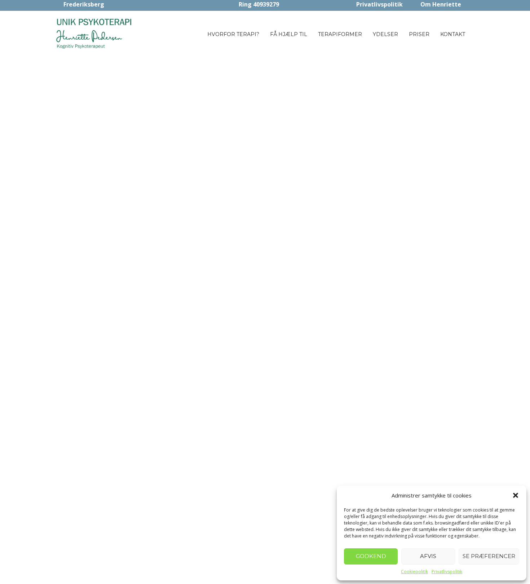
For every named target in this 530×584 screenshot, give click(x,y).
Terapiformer (340, 34)
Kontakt (452, 34)
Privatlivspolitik (447, 571)
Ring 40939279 (259, 4)
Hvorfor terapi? (233, 34)
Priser (419, 34)
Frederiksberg (83, 4)
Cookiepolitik (414, 571)
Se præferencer (489, 556)
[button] (515, 495)
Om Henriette (440, 4)
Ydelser (385, 34)
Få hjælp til (288, 34)
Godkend (371, 556)
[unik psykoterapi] (95, 33)
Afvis (428, 556)
